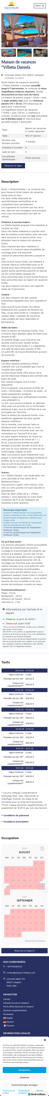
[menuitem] (24, 1018)
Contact (6, 999)
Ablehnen (24, 1077)
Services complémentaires (15, 1010)
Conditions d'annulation (16, 821)
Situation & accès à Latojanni (16, 1003)
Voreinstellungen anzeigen (24, 1085)
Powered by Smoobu (35, 941)
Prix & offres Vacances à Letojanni (18, 1006)
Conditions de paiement (16, 815)
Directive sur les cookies (9, 1091)
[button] (45, 1040)
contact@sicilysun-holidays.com (21, 972)
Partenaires (8, 1014)
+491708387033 (14, 966)
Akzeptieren (24, 1070)
